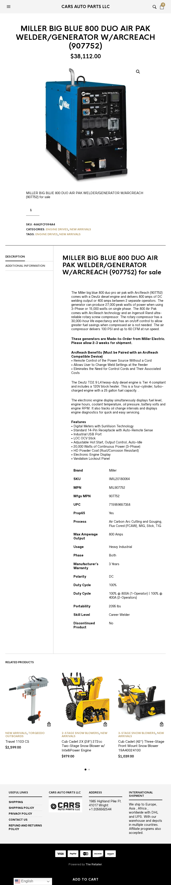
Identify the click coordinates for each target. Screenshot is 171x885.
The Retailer (94, 864)
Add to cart (86, 879)
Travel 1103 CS (17, 741)
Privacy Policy (20, 813)
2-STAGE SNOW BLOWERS (80, 733)
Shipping (16, 802)
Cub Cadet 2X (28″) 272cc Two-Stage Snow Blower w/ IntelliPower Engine (83, 746)
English (26, 881)
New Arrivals (80, 229)
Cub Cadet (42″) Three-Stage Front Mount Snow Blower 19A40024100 (141, 746)
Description (15, 256)
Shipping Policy (21, 807)
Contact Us (18, 819)
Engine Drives (57, 229)
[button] (9, 6)
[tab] (29, 257)
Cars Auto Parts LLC (85, 6)
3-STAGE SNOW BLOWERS (136, 733)
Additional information (25, 266)
